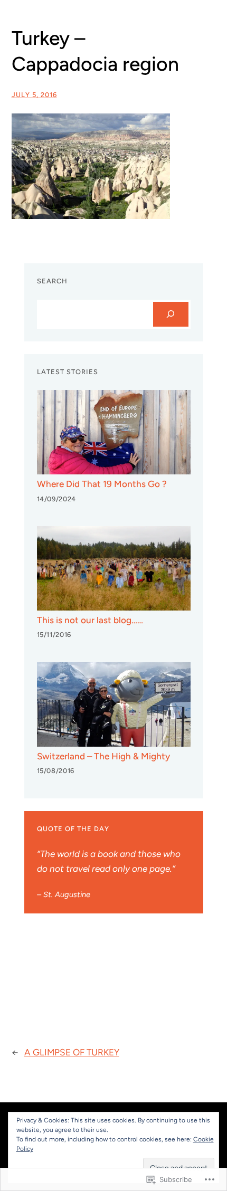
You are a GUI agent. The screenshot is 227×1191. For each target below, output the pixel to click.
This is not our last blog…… (90, 620)
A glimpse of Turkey (71, 1052)
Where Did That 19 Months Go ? (102, 484)
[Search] (170, 314)
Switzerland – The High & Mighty (103, 756)
